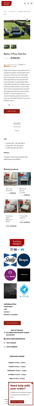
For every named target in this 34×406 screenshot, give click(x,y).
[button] (27, 19)
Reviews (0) (17, 127)
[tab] (17, 123)
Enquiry (17, 130)
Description (17, 123)
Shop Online (12, 11)
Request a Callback (11, 314)
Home (5, 11)
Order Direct (8, 307)
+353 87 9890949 (11, 347)
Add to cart (12, 111)
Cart (5, 309)
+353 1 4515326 (11, 343)
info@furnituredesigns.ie (15, 339)
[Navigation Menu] (32, 3)
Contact (7, 312)
